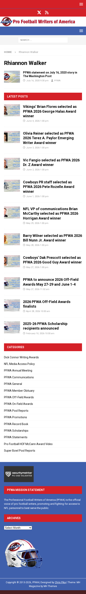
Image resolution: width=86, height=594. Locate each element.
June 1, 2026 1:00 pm (37, 196)
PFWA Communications (19, 377)
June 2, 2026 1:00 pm (37, 169)
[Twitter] (39, 13)
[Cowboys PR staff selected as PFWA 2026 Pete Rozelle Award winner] (12, 186)
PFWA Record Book (16, 424)
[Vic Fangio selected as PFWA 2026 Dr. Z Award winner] (12, 164)
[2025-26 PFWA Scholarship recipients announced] (12, 327)
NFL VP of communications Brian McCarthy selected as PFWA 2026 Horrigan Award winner (50, 213)
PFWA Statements (15, 437)
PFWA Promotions (15, 417)
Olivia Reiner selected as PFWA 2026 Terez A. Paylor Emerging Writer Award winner (48, 138)
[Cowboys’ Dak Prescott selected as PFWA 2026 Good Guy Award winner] (12, 261)
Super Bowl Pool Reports (19, 450)
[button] (80, 4)
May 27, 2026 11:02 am (37, 289)
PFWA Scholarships (16, 430)
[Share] (46, 13)
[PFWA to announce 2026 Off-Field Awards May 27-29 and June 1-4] (12, 283)
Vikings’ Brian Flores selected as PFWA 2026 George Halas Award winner (50, 111)
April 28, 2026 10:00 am (38, 311)
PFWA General (13, 383)
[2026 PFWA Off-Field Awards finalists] (12, 305)
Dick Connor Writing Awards (21, 357)
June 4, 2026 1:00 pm (37, 121)
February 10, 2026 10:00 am (40, 333)
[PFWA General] (12, 77)
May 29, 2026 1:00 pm (37, 223)
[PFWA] (43, 24)
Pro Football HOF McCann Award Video (28, 444)
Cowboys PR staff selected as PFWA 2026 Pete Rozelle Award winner (48, 187)
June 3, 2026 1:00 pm (37, 147)
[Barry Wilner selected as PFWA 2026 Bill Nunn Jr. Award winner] (12, 239)
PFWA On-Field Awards (18, 403)
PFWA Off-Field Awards (19, 397)
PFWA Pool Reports (16, 410)
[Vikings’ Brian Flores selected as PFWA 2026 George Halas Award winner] (12, 110)
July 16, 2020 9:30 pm (37, 80)
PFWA (57, 80)
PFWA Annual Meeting (18, 370)
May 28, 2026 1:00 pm (37, 245)
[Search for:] (43, 39)
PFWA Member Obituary (19, 390)
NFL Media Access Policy (19, 364)
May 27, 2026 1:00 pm (37, 267)
